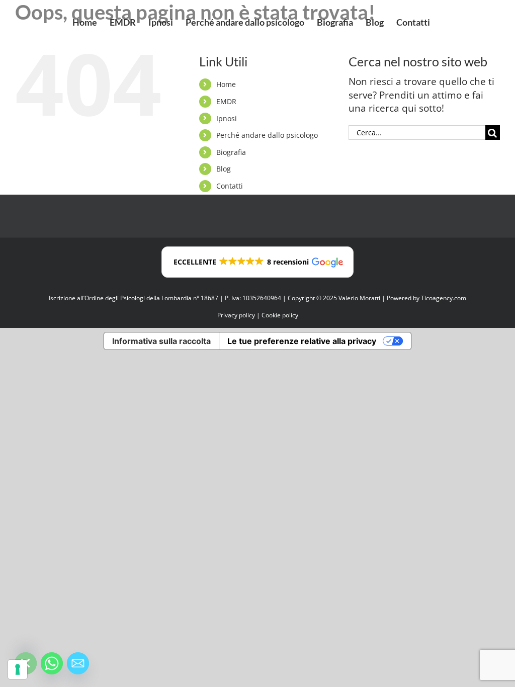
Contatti (229, 186)
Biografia (231, 152)
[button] (257, 262)
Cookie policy (280, 315)
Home (226, 84)
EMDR (226, 101)
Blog (223, 169)
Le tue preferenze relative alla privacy (301, 341)
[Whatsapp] (52, 663)
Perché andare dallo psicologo (267, 135)
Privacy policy (236, 315)
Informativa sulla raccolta (161, 341)
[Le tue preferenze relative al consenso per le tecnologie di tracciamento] (17, 669)
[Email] (78, 663)
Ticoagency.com (443, 298)
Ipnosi (226, 118)
